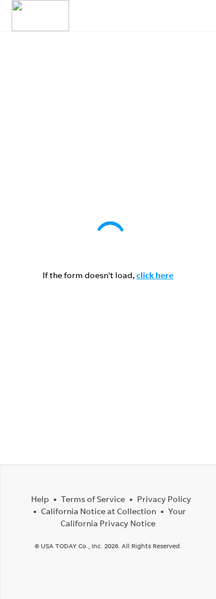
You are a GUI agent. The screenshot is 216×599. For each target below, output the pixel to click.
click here (155, 275)
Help (40, 499)
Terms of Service (93, 499)
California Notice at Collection (98, 511)
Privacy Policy (164, 499)
